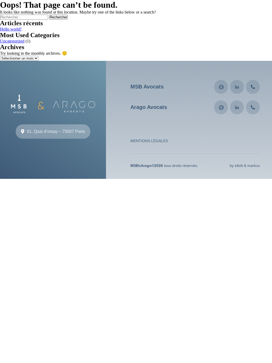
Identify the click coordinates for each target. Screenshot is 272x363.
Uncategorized (12, 41)
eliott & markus (247, 165)
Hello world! (11, 29)
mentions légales (149, 141)
